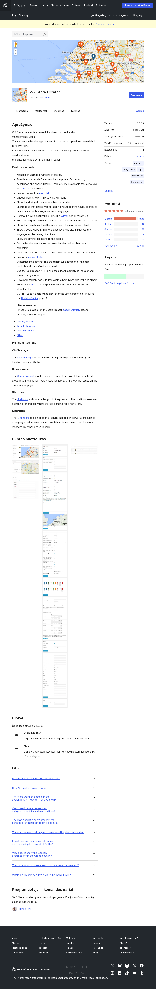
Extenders (23, 417)
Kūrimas (75, 110)
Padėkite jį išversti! (105, 24)
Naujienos (17, 943)
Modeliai (43, 952)
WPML (64, 215)
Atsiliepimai (41, 110)
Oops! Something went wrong (29, 788)
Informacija (21, 110)
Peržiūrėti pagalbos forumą (119, 283)
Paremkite (99, 947)
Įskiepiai (43, 947)
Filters (20, 335)
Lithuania (45, 969)
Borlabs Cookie (29, 298)
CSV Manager (25, 357)
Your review (110, 245)
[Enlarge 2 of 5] (35, 464)
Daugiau (108, 190)
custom (26, 188)
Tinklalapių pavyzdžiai (50, 938)
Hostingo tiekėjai (20, 947)
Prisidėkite (98, 938)
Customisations (25, 330)
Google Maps (129, 169)
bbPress (125, 947)
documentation (71, 309)
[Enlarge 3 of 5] (35, 480)
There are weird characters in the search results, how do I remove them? (34, 798)
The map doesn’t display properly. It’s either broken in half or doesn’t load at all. (35, 821)
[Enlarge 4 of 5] (64, 448)
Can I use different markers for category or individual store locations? (33, 810)
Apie (14, 938)
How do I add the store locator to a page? (36, 778)
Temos (42, 943)
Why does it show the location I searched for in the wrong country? (32, 854)
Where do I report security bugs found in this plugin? (41, 875)
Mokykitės (71, 938)
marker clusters (36, 257)
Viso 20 (140, 156)
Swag (97, 952)
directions (138, 163)
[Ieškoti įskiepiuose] (44, 34)
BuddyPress (127, 952)
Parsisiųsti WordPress (137, 5)
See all (140, 245)
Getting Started (25, 321)
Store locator (137, 182)
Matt (123, 943)
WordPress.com (129, 938)
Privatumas (17, 952)
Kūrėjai (69, 947)
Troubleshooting (26, 326)
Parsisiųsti (136, 95)
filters (34, 284)
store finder (137, 176)
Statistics (22, 399)
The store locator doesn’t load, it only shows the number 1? (45, 865)
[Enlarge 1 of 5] (35, 448)
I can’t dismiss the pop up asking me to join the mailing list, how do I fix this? (34, 843)
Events (96, 943)
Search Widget (25, 376)
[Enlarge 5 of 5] (93, 448)
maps (140, 169)
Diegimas (59, 110)
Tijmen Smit (45, 97)
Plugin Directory (20, 15)
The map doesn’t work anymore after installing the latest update (48, 832)
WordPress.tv (74, 952)
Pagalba (139, 110)
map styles (45, 193)
